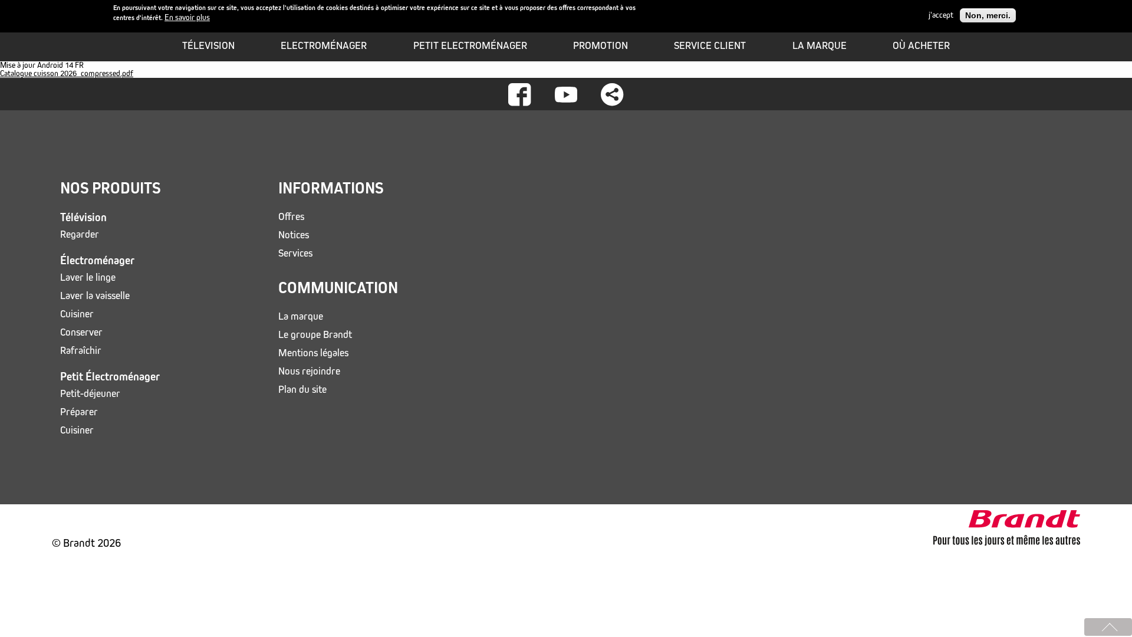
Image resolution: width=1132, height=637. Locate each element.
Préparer (79, 412)
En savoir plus (187, 18)
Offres (291, 217)
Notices (293, 235)
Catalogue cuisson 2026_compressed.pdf (66, 73)
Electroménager (324, 45)
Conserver (81, 332)
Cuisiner (77, 314)
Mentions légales (313, 353)
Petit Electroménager (470, 45)
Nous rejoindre (309, 371)
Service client (710, 45)
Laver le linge (88, 277)
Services (295, 253)
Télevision (208, 45)
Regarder (79, 234)
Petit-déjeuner (90, 394)
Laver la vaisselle (95, 296)
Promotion (600, 45)
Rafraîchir (80, 350)
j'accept (941, 15)
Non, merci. (988, 15)
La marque (819, 45)
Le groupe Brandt (315, 335)
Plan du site (302, 389)
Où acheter (921, 45)
